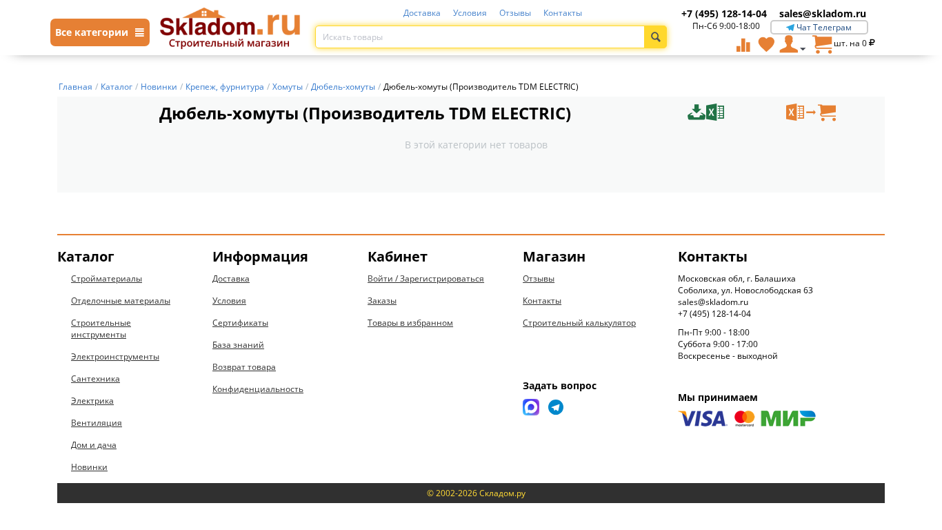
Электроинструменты (115, 356)
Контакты (562, 13)
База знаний (238, 345)
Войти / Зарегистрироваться (426, 278)
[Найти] (655, 37)
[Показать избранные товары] (766, 44)
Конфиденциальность (257, 389)
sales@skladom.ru (822, 13)
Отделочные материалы (120, 300)
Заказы (382, 300)
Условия (470, 13)
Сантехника (95, 378)
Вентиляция (96, 423)
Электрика (92, 400)
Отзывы (515, 13)
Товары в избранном (410, 322)
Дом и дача (94, 445)
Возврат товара (244, 367)
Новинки (89, 467)
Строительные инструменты (101, 328)
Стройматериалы (106, 278)
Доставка (422, 13)
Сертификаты (240, 322)
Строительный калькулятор (579, 322)
